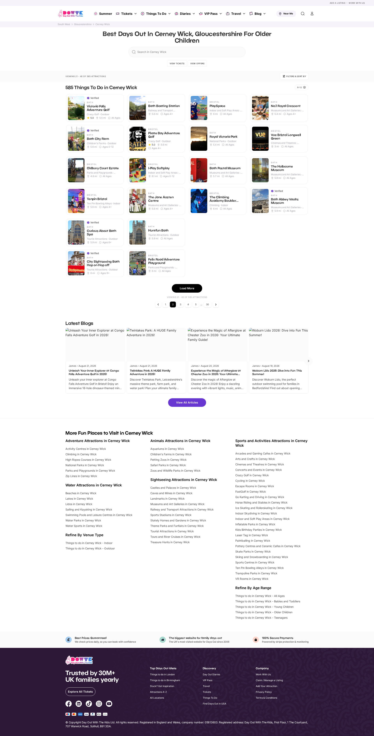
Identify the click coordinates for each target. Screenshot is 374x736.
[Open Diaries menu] (194, 13)
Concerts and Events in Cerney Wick (258, 469)
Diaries (185, 14)
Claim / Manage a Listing (269, 680)
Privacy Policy (264, 691)
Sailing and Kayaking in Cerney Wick (88, 509)
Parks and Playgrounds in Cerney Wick (90, 470)
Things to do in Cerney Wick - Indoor (88, 543)
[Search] (302, 13)
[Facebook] (68, 704)
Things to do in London (162, 674)
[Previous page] (158, 304)
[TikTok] (89, 704)
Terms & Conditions (266, 697)
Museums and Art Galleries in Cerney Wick (177, 504)
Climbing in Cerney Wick (81, 454)
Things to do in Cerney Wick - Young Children (264, 606)
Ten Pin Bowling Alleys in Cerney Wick (259, 567)
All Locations (157, 697)
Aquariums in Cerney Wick (167, 448)
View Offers (197, 63)
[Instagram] (99, 704)
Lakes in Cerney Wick (79, 498)
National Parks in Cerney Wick (84, 465)
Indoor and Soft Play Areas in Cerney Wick (262, 518)
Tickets (126, 14)
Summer (105, 14)
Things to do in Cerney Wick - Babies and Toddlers (267, 601)
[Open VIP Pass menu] (221, 13)
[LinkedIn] (79, 704)
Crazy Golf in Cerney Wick (252, 475)
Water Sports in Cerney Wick (83, 525)
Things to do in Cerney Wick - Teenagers (261, 617)
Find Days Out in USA (214, 703)
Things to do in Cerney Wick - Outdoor (90, 548)
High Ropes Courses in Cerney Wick (88, 459)
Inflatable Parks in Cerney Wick (255, 524)
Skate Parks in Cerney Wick (253, 551)
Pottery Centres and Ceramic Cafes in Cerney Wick (268, 546)
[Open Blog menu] (265, 13)
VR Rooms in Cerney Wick (251, 578)
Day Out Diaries (211, 674)
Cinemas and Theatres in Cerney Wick (259, 464)
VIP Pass (211, 14)
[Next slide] (308, 361)
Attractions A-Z (158, 691)
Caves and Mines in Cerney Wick (171, 493)
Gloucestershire (83, 24)
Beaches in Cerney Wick (80, 493)
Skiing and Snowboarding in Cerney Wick (261, 557)
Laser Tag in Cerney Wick (251, 535)
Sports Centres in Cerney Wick (254, 562)
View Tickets (177, 63)
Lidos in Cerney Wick (78, 504)
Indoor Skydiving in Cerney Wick (256, 513)
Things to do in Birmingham (165, 680)
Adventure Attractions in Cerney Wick (97, 441)
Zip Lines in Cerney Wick (81, 476)
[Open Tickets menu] (136, 13)
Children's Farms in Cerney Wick (171, 454)
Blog (258, 14)
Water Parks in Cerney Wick (83, 520)
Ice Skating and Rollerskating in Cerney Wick (264, 508)
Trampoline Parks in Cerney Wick (256, 573)
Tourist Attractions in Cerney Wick (172, 531)
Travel (236, 14)
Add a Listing (337, 3)
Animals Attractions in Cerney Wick (180, 441)
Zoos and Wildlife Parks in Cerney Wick (175, 470)
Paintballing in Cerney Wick (252, 540)
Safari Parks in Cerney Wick (168, 465)
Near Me (288, 13)
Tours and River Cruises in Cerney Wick (175, 536)
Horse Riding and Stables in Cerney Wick (261, 502)
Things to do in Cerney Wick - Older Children (263, 612)
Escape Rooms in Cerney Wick (254, 486)
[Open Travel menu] (244, 13)
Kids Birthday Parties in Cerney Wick (258, 529)
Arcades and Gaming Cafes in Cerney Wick (262, 453)
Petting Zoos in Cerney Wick (168, 459)
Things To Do (156, 14)
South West (64, 24)
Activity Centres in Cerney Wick (85, 448)
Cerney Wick (102, 24)
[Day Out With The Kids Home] (70, 13)
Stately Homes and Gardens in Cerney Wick (178, 520)
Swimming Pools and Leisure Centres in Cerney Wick (98, 515)
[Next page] (216, 304)
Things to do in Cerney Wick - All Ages (260, 595)
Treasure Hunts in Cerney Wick (170, 542)
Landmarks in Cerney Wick (167, 498)
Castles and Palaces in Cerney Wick (173, 487)
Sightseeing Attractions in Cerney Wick (183, 480)
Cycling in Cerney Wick (250, 480)
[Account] (312, 13)
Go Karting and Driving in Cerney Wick (259, 497)
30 (207, 304)
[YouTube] (109, 704)
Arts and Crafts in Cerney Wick (255, 459)
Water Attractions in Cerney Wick (93, 485)
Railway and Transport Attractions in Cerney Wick (182, 509)
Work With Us (357, 3)
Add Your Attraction (266, 686)
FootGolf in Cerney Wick (250, 491)
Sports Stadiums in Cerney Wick (170, 515)
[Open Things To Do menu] (170, 13)
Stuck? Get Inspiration (162, 686)
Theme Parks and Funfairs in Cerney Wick (177, 525)
